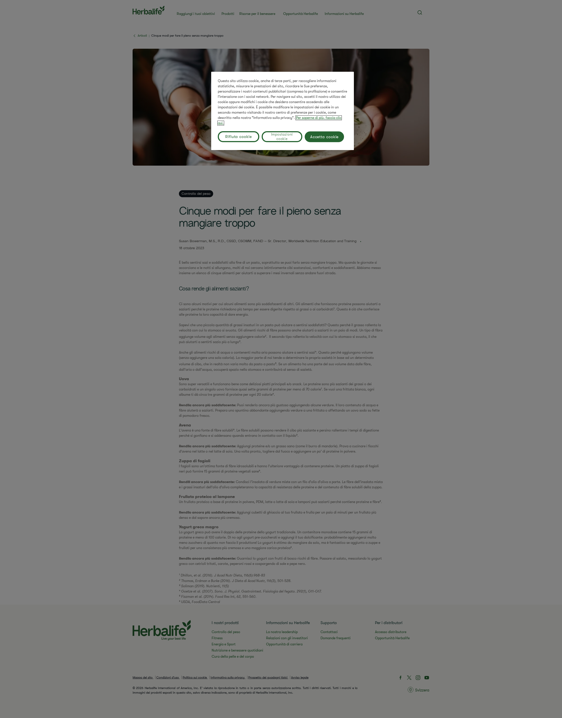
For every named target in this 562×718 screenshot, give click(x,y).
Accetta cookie (324, 137)
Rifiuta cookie (238, 136)
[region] (282, 111)
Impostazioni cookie (282, 136)
